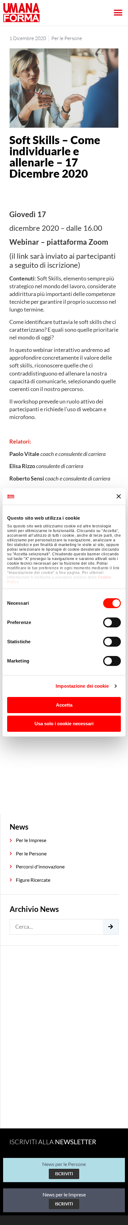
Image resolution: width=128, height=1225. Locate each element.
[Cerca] (110, 926)
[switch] (112, 622)
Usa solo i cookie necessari (64, 723)
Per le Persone (66, 38)
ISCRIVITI (64, 1173)
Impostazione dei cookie (82, 686)
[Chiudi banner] (119, 496)
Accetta (64, 705)
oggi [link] (46, 337)
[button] (118, 13)
